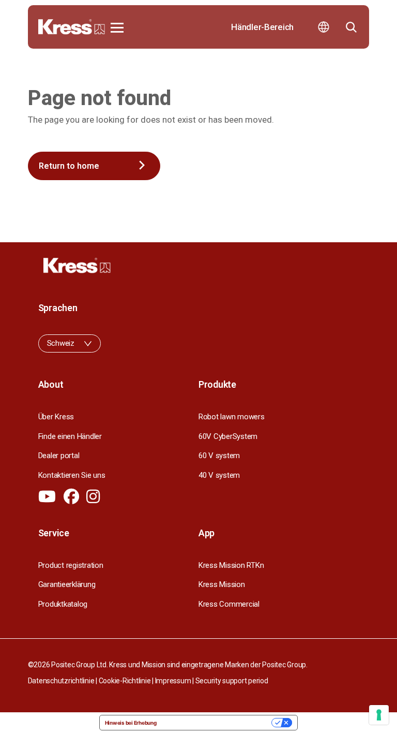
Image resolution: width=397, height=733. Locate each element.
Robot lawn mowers (231, 416)
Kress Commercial (228, 604)
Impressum (173, 681)
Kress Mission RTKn (231, 565)
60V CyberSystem (227, 436)
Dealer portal (59, 455)
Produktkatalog (62, 604)
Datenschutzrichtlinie (61, 681)
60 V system (219, 455)
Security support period (231, 681)
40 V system (219, 475)
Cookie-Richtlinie (125, 681)
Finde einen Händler (70, 436)
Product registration (70, 565)
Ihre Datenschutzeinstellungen (217, 723)
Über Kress (56, 416)
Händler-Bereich (262, 27)
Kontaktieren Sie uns (71, 475)
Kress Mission (221, 584)
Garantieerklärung (67, 584)
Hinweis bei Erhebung (131, 723)
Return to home (69, 166)
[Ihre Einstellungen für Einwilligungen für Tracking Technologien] (379, 715)
